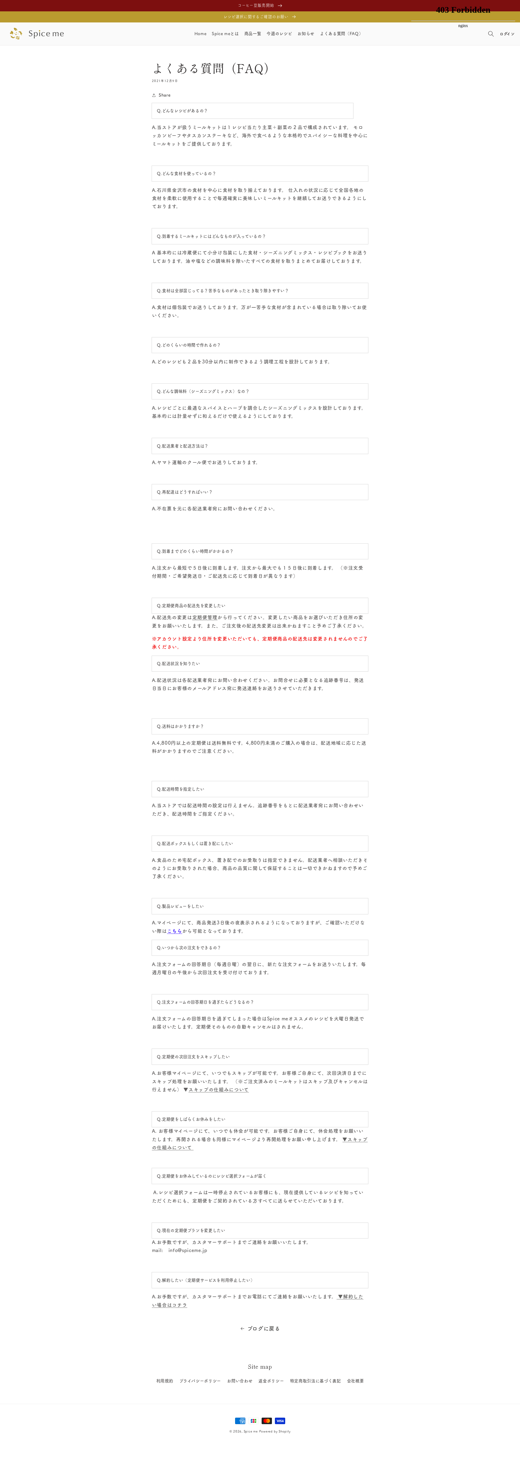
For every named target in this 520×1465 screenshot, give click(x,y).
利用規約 (164, 1381)
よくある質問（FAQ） (341, 33)
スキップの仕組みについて (218, 1089)
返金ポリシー (271, 1381)
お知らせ (305, 33)
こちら (174, 931)
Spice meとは (225, 33)
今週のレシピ (279, 33)
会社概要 (355, 1381)
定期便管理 (204, 617)
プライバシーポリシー (200, 1381)
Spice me (251, 1431)
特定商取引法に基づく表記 (315, 1381)
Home (200, 33)
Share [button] (164, 95)
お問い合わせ (239, 1381)
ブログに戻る (263, 1328)
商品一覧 (252, 33)
